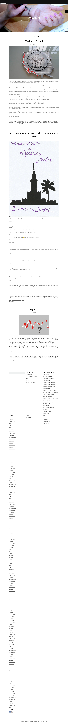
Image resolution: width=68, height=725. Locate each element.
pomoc (13, 298)
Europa (44, 296)
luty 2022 (11, 524)
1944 (13, 121)
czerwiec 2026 (12, 421)
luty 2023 (11, 500)
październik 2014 (12, 697)
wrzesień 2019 (12, 581)
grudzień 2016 (12, 646)
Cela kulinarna (29, 374)
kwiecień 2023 (12, 496)
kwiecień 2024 (12, 472)
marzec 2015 (11, 687)
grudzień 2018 (12, 599)
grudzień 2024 (12, 456)
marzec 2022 (11, 522)
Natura (27, 380)
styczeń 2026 (11, 431)
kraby (10, 297)
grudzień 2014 (12, 693)
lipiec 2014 (11, 703)
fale (47, 296)
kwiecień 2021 (12, 543)
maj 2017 (11, 636)
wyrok (18, 123)
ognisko (44, 297)
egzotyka (41, 296)
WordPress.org (46, 423)
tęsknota (37, 298)
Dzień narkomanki (51, 386)
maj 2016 (11, 660)
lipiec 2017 (11, 632)
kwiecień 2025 (12, 449)
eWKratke (34, 17)
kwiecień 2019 (12, 591)
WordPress (31, 721)
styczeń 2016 (11, 668)
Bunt (27, 378)
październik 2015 (12, 674)
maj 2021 (11, 541)
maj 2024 (11, 470)
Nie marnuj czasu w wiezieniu (31, 382)
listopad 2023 (11, 482)
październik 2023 (12, 484)
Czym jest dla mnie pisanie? (31, 376)
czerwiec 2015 (12, 681)
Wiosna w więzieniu (50, 394)
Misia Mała (48, 388)
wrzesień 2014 (12, 699)
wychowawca (14, 123)
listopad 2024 (11, 458)
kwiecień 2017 (12, 638)
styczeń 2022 (11, 526)
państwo (10, 357)
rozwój (32, 357)
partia (13, 357)
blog (26, 121)
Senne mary (48, 380)
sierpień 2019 (11, 583)
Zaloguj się (45, 417)
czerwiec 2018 (12, 610)
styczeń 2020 (11, 573)
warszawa (52, 122)
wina (50, 357)
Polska (23, 122)
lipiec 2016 (11, 656)
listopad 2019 (11, 577)
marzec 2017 (11, 640)
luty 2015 (11, 689)
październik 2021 (12, 531)
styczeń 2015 (11, 691)
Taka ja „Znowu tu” (49, 411)
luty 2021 (11, 547)
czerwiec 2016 (12, 658)
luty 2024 (11, 476)
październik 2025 (12, 437)
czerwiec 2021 (12, 539)
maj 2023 (11, 494)
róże (27, 298)
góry (49, 296)
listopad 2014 (11, 695)
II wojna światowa (44, 121)
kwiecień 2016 (12, 662)
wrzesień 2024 (12, 462)
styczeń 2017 (11, 644)
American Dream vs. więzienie (52, 398)
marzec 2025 (11, 451)
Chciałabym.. (49, 400)
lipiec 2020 (11, 561)
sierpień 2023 (11, 488)
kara (48, 121)
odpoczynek (37, 297)
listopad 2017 (11, 624)
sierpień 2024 (11, 464)
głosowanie (35, 356)
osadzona (20, 122)
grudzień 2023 (12, 480)
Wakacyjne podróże (48, 376)
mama (19, 297)
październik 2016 (12, 650)
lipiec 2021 (11, 537)
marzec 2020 (11, 569)
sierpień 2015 (11, 677)
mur (10, 122)
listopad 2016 (11, 648)
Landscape (45, 721)
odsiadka (16, 122)
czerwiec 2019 (12, 587)
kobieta (51, 121)
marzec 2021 (11, 545)
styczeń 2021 (11, 549)
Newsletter (3, 3)
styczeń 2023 (11, 502)
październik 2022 (12, 508)
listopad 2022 (11, 506)
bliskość (23, 121)
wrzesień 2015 (12, 675)
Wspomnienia (48, 409)
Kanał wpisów (45, 419)
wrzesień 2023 (12, 486)
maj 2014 (11, 707)
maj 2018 (11, 612)
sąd (34, 357)
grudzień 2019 (12, 575)
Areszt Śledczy (19, 121)
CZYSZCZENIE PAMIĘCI (50, 378)
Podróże (47, 374)
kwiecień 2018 (12, 614)
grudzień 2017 (12, 622)
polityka (16, 357)
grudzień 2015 (12, 670)
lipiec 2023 (11, 490)
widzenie (43, 298)
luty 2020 (11, 571)
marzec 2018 (11, 616)
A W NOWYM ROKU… (50, 407)
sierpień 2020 (11, 559)
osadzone (50, 297)
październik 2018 (12, 602)
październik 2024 (12, 460)
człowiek (32, 121)
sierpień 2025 (11, 441)
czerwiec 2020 (12, 563)
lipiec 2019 (11, 585)
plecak (57, 297)
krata (54, 121)
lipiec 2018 (11, 608)
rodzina (24, 298)
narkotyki (12, 122)
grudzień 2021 (12, 528)
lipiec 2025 (11, 443)
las (17, 297)
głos (32, 356)
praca (34, 122)
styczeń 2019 (11, 597)
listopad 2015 (11, 672)
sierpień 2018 (11, 606)
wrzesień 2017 (12, 628)
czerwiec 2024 (12, 468)
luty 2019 (11, 595)
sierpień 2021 (11, 535)
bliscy (21, 296)
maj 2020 (11, 565)
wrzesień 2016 (12, 652)
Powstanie (30, 122)
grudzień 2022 (12, 504)
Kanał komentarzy (46, 421)
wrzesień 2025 (12, 439)
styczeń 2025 (11, 455)
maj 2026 (11, 423)
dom (35, 121)
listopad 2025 (11, 435)
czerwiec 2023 (12, 492)
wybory (10, 358)
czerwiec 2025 (12, 445)
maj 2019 (11, 589)
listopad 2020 (11, 553)
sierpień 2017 (11, 630)
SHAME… (47, 405)
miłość (56, 121)
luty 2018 (11, 618)
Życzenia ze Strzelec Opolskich (51, 390)
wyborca (55, 357)
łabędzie (15, 297)
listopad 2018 (11, 601)
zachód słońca (14, 300)
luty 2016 (11, 666)
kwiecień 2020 (12, 567)
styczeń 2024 (11, 478)
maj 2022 (11, 518)
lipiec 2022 (11, 514)
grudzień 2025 (12, 433)
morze (25, 297)
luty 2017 (11, 642)
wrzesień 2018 (12, 604)
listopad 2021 (11, 529)
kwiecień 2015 (12, 685)
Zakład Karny (22, 123)
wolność (10, 123)
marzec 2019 (11, 593)
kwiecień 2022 (12, 520)
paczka (54, 297)
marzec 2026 (11, 427)
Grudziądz (39, 121)
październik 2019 (12, 579)
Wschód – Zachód (34, 41)
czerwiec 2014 (12, 705)
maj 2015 (11, 683)
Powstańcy (26, 122)
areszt (15, 121)
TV (40, 357)
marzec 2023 (11, 498)
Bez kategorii (28, 417)
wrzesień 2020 (12, 557)
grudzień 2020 (12, 551)
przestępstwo (37, 122)
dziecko (38, 296)
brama (28, 121)
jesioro (51, 296)
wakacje (40, 298)
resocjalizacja (42, 122)
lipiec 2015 (11, 679)
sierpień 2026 (11, 417)
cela (30, 121)
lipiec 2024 (11, 466)
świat (34, 298)
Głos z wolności (49, 396)
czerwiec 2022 (12, 516)
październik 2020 (12, 555)
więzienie (56, 122)
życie (26, 123)
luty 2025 (11, 453)
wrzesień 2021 (12, 533)
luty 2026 (11, 429)
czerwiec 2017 (12, 634)
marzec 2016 (11, 664)
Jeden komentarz (12, 301)
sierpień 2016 (11, 654)
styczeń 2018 (11, 620)
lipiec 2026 (11, 419)
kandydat (39, 356)
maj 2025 (11, 447)
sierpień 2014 (11, 701)
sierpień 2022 (11, 512)
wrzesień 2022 (12, 510)
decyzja (28, 356)
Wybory (34, 309)
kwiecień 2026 (12, 425)
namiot (29, 297)
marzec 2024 (11, 474)
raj (17, 298)
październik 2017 (12, 626)
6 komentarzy (11, 360)
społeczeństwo (47, 122)
